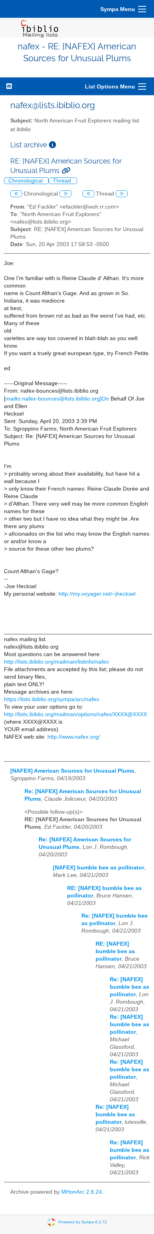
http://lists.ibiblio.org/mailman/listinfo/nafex (56, 662)
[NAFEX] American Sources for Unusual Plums (72, 771)
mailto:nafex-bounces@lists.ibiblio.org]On (57, 399)
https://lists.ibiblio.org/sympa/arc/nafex (51, 699)
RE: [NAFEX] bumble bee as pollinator (115, 951)
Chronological (26, 181)
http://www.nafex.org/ (73, 737)
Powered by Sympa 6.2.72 (82, 1221)
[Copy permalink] (66, 170)
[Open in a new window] (52, 145)
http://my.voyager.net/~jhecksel (96, 594)
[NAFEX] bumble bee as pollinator (98, 868)
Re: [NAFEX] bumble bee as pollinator (129, 986)
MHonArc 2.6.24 (81, 1192)
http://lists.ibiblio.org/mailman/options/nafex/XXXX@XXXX (75, 714)
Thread (63, 181)
